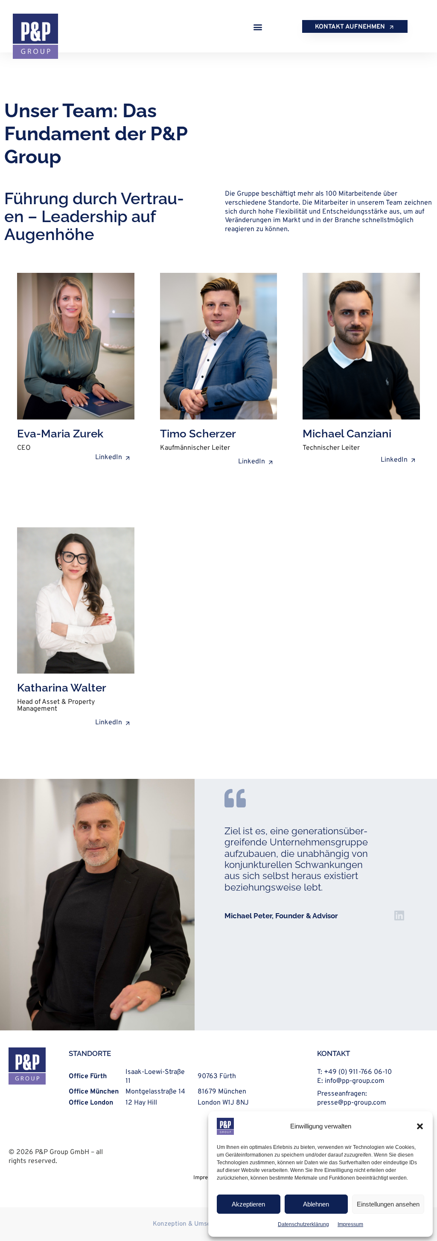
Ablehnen (316, 1204)
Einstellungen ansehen (388, 1204)
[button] (420, 1126)
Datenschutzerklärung (303, 1224)
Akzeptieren (248, 1204)
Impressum (350, 1224)
